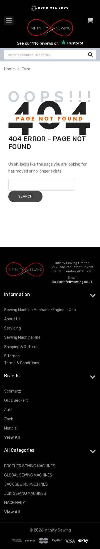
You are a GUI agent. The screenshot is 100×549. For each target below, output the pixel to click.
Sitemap (12, 356)
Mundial (11, 428)
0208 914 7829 (53, 8)
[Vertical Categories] (9, 20)
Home (9, 69)
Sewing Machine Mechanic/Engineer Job (40, 310)
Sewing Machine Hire (22, 337)
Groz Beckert (16, 400)
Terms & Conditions (21, 363)
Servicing (12, 328)
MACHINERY (14, 502)
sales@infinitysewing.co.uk (72, 282)
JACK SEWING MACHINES (26, 484)
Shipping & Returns (21, 347)
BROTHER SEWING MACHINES (29, 466)
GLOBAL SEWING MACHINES (28, 475)
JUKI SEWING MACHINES (25, 493)
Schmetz (12, 391)
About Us (12, 319)
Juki (8, 410)
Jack (8, 419)
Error (26, 69)
